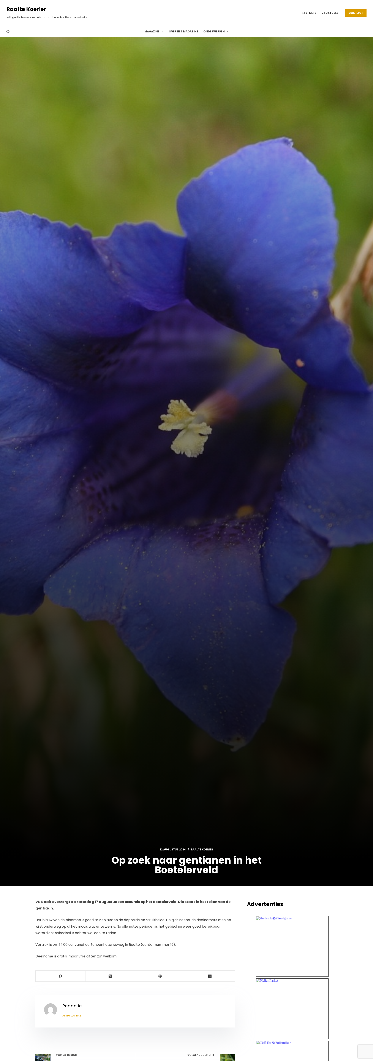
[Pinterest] (160, 976)
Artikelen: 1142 (71, 1015)
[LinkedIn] (210, 976)
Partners (309, 13)
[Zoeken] (8, 31)
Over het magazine (183, 31)
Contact (356, 13)
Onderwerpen (214, 31)
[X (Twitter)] (110, 976)
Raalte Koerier (26, 9)
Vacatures (330, 13)
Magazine (151, 31)
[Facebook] (60, 976)
